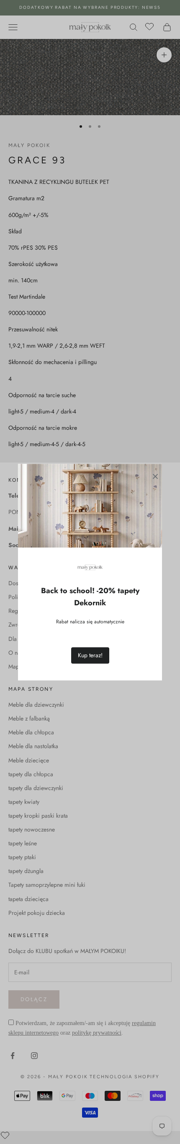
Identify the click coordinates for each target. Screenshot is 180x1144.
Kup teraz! (90, 655)
